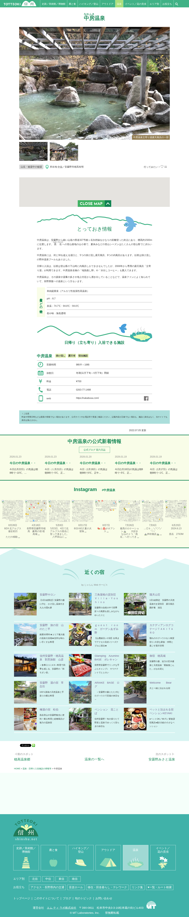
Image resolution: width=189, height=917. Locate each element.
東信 (61, 878)
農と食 (72, 4)
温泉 (119, 4)
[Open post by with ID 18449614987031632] (153, 511)
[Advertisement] (94, 793)
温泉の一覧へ (94, 759)
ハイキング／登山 (88, 4)
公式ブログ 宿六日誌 (94, 450)
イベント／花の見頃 (135, 4)
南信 (75, 878)
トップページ (21, 898)
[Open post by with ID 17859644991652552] (36, 511)
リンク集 (137, 887)
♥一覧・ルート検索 (160, 887)
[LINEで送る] (33, 745)
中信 (60, 167)
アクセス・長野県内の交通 (47, 887)
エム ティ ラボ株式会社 (61, 907)
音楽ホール (76, 887)
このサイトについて (46, 898)
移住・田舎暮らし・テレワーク (107, 887)
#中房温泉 (108, 490)
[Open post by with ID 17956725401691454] (83, 511)
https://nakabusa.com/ (87, 398)
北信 (35, 878)
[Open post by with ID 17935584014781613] (106, 511)
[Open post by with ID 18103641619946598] (13, 511)
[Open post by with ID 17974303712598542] (176, 511)
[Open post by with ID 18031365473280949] (129, 511)
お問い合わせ (103, 898)
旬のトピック (83, 898)
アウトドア (107, 4)
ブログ (67, 898)
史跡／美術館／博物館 (53, 4)
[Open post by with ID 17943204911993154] (59, 511)
